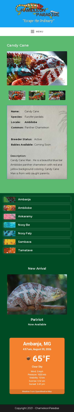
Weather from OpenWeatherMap (37, 391)
